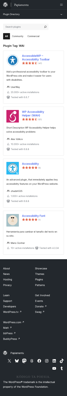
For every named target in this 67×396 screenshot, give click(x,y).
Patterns (40, 285)
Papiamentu (17, 353)
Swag (40, 311)
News (6, 274)
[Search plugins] (45, 27)
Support (7, 300)
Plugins (39, 279)
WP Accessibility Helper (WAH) (33, 113)
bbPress (9, 333)
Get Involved (42, 295)
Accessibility (30, 163)
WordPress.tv (12, 311)
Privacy (7, 285)
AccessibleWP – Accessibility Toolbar (36, 57)
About (6, 268)
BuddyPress (11, 338)
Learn (6, 295)
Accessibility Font (33, 215)
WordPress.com (13, 322)
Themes (39, 274)
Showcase (41, 268)
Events (39, 300)
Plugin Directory (11, 14)
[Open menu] (62, 4)
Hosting (7, 279)
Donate (41, 306)
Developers (9, 306)
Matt (7, 327)
